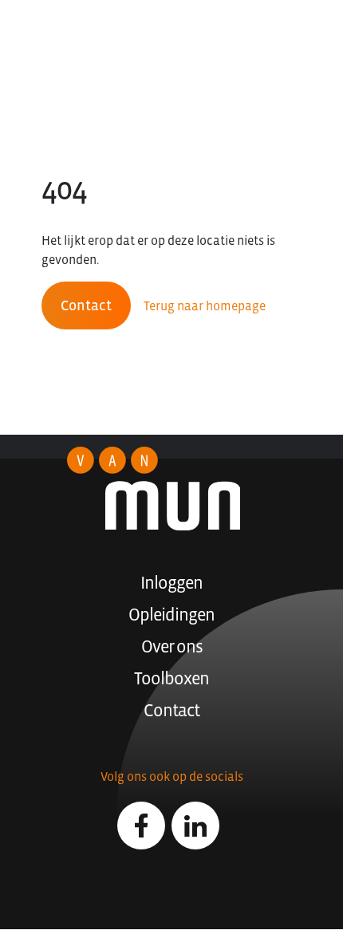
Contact (86, 305)
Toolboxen (171, 678)
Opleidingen (171, 615)
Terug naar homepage (205, 305)
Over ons (172, 646)
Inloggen (171, 583)
